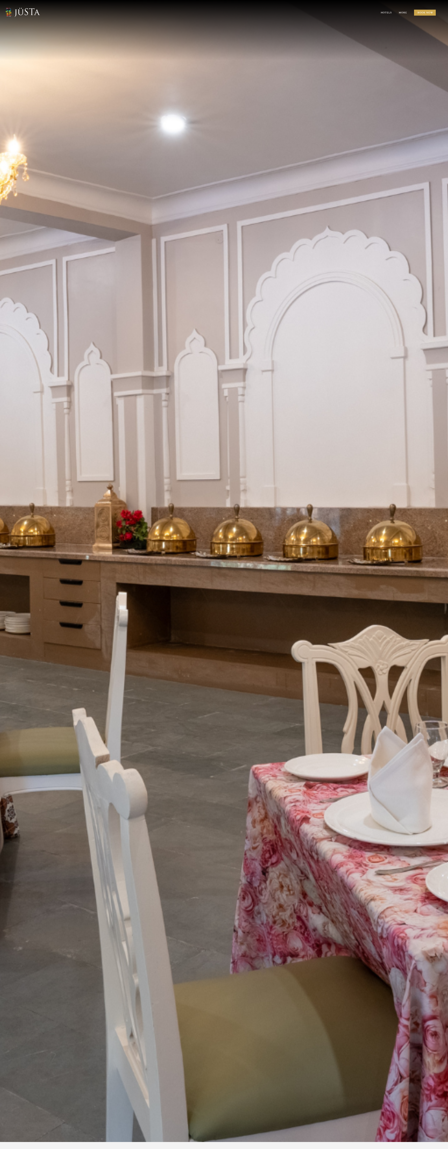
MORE (403, 12)
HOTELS (386, 12)
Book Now (425, 12)
